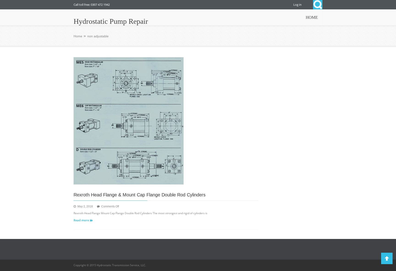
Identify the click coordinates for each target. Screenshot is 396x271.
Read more (81, 220)
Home (78, 36)
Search (317, 4)
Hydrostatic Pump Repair (111, 21)
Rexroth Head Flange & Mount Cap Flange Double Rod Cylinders (140, 194)
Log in (297, 5)
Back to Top (387, 258)
